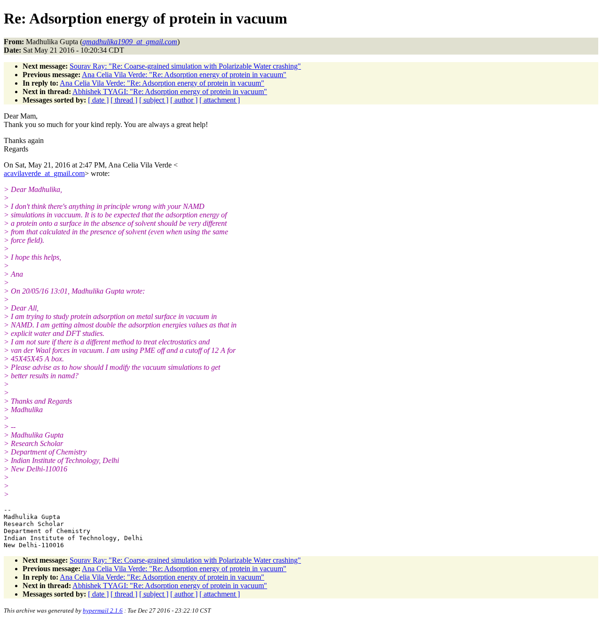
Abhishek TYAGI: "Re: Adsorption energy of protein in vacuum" (169, 92)
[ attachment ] (219, 100)
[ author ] (184, 100)
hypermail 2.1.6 (103, 610)
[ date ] (98, 100)
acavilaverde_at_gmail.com (44, 173)
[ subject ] (153, 100)
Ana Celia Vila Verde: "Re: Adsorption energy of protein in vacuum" (184, 75)
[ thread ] (124, 100)
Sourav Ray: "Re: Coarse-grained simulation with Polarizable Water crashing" (185, 66)
